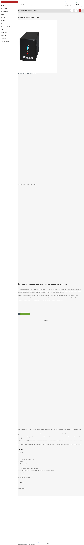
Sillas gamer (7, 530)
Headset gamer (8, 523)
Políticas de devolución (10, 537)
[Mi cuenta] (72, 10)
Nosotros (7, 516)
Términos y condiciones (10, 535)
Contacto (7, 513)
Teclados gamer (8, 525)
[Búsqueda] (30, 4)
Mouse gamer (8, 521)
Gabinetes (7, 527)
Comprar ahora (25, 313)
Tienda (6, 511)
